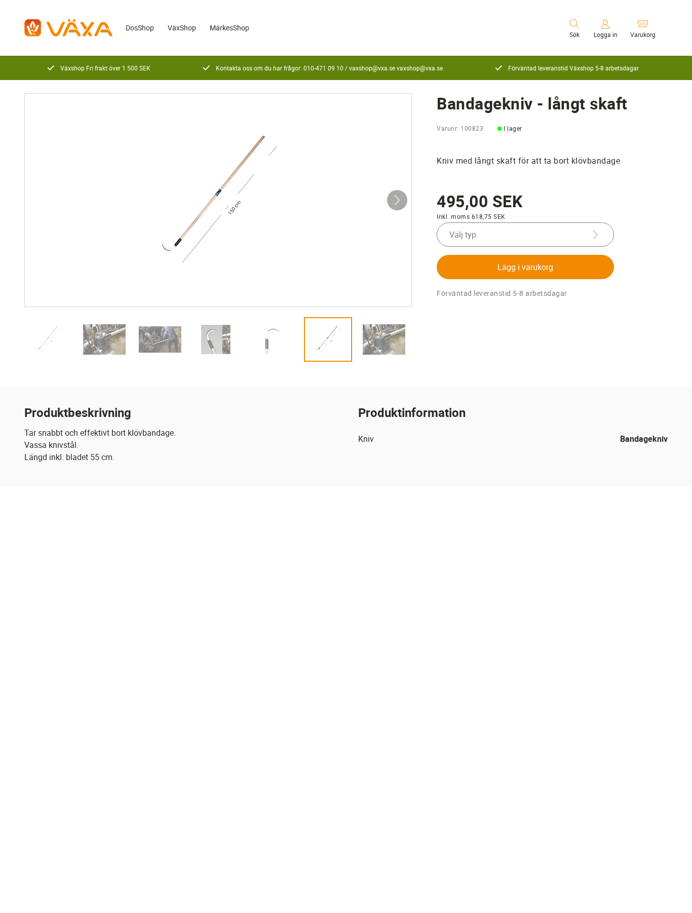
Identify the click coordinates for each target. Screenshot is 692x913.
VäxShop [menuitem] (182, 27)
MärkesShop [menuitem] (229, 27)
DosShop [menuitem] (140, 27)
